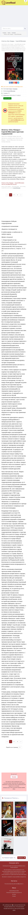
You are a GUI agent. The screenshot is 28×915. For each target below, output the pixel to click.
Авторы (14, 894)
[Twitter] (18, 83)
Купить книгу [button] (7, 98)
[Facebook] (12, 83)
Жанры (14, 896)
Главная (4, 32)
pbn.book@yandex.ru (18, 883)
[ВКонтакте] (10, 83)
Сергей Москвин (11, 91)
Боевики (14, 32)
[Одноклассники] (14, 83)
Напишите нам (6, 787)
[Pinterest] (16, 83)
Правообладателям (14, 890)
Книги (9, 32)
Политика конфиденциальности (14, 892)
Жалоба (14, 777)
